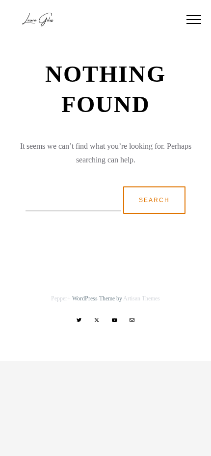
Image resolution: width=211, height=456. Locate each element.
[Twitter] (79, 320)
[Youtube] (114, 320)
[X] (97, 320)
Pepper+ (61, 298)
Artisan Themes (141, 298)
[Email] (132, 320)
